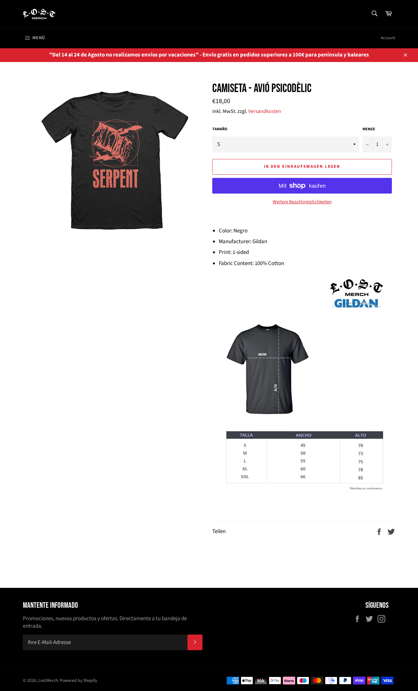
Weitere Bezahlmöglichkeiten (302, 202)
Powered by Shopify (78, 680)
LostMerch (48, 680)
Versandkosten (264, 111)
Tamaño (219, 129)
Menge (368, 129)
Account (388, 38)
